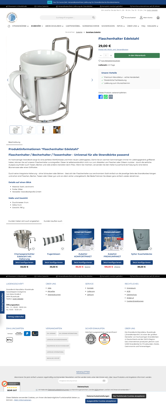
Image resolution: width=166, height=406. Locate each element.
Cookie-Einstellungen (135, 301)
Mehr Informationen (22, 400)
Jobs (49, 288)
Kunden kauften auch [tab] (53, 221)
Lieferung (91, 291)
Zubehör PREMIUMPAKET (112, 255)
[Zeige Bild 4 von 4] (55, 121)
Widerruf (130, 298)
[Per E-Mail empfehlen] (110, 97)
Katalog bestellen (2, 302)
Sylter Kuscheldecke (141, 254)
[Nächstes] (92, 80)
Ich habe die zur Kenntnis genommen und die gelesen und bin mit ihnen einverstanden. (84, 390)
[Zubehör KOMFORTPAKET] (83, 240)
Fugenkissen (53, 254)
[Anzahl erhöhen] (111, 55)
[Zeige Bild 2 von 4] (48, 121)
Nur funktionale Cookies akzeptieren (129, 396)
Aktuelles (51, 291)
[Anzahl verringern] (100, 55)
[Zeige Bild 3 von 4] (52, 121)
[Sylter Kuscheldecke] (141, 240)
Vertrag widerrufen (16, 317)
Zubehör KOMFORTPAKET (83, 255)
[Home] (8, 26)
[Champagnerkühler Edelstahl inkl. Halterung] (24, 240)
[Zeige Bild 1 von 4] (45, 121)
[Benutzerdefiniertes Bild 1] (104, 339)
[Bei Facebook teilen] (100, 97)
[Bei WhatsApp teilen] (105, 97)
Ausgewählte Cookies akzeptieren (101, 401)
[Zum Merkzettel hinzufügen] (33, 249)
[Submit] (104, 380)
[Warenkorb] (157, 17)
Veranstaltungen (54, 295)
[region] (50, 85)
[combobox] (65, 17)
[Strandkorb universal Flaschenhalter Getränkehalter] (50, 80)
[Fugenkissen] (54, 240)
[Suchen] (93, 17)
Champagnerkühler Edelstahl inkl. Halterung (24, 256)
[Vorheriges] (8, 80)
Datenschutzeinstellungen (98, 396)
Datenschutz (132, 295)
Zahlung (90, 295)
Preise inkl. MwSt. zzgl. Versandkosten (113, 49)
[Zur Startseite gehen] (12, 17)
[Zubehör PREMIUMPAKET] (112, 240)
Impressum (131, 288)
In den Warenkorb (137, 55)
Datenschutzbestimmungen (58, 390)
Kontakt (90, 288)
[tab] (14, 142)
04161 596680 (152, 10)
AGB (128, 291)
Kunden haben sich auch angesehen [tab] (23, 221)
